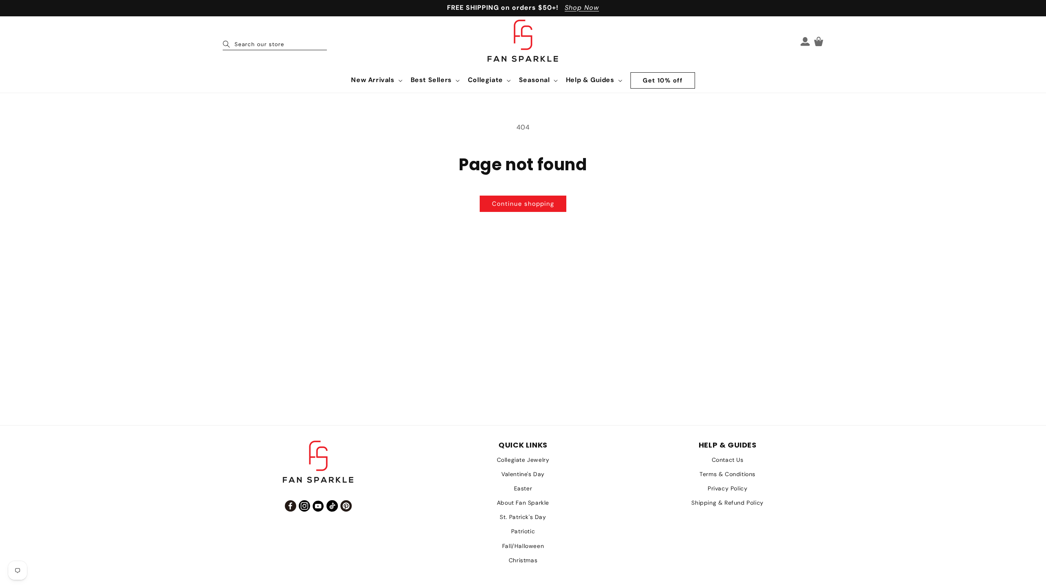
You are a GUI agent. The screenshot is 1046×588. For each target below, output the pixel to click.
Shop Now (582, 7)
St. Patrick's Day (523, 517)
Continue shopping (523, 204)
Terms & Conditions (727, 474)
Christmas (523, 560)
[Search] (226, 44)
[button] (375, 80)
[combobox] (274, 41)
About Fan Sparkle (523, 502)
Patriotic (523, 531)
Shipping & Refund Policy (727, 502)
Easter (523, 488)
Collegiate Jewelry (523, 459)
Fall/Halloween (523, 546)
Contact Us (728, 459)
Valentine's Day (523, 474)
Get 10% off (663, 80)
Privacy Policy (727, 488)
